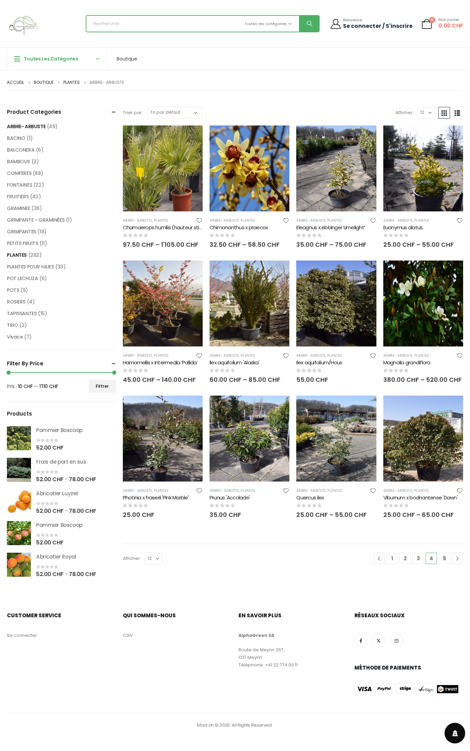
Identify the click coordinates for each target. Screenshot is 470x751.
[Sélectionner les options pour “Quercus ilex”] (365, 407)
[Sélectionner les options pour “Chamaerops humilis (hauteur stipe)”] (191, 137)
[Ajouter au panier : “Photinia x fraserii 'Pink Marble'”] (191, 407)
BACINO (16, 138)
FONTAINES (19, 184)
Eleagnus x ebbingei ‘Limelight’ (330, 227)
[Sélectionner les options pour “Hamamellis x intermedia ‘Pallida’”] (191, 272)
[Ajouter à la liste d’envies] (199, 220)
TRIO (12, 325)
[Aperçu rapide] (163, 137)
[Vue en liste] (457, 113)
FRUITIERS (18, 196)
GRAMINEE (18, 208)
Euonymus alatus (403, 227)
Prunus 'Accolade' (230, 497)
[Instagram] (396, 640)
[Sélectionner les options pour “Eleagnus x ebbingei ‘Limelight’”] (365, 137)
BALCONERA (20, 149)
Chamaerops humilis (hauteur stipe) (165, 227)
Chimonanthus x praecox (239, 227)
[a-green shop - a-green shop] (24, 25)
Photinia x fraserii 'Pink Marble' (156, 497)
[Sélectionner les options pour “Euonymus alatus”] (452, 137)
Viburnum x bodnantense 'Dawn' (420, 497)
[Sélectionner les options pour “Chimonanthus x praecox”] (278, 137)
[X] (378, 640)
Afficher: (404, 112)
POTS (13, 290)
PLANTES (161, 220)
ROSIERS (16, 301)
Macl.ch (205, 725)
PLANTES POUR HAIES (30, 266)
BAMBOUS (18, 161)
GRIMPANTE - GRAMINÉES (35, 220)
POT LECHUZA (22, 278)
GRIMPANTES (21, 231)
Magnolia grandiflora (406, 362)
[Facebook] (360, 640)
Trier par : (133, 112)
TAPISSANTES (21, 313)
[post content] (163, 168)
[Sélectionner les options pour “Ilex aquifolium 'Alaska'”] (278, 272)
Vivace (15, 336)
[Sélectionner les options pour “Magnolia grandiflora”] (452, 272)
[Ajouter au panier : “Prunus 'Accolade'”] (278, 407)
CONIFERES (19, 173)
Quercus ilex (310, 497)
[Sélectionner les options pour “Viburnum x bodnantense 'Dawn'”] (452, 407)
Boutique (127, 58)
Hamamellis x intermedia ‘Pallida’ (160, 362)
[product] (19, 438)
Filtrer (102, 386)
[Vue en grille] (444, 113)
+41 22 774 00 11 (281, 665)
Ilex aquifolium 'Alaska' (234, 362)
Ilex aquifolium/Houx (319, 362)
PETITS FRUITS (22, 243)
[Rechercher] (309, 24)
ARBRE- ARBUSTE (137, 220)
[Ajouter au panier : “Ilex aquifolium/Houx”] (365, 272)
